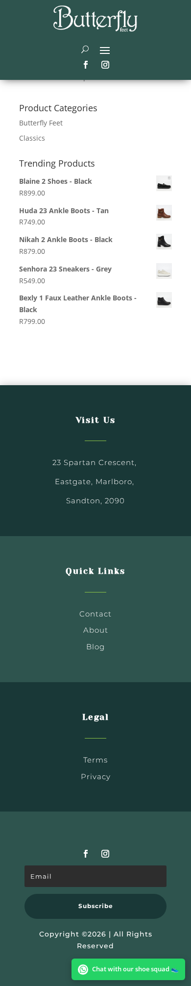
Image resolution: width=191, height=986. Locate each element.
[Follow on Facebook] (86, 65)
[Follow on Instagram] (105, 65)
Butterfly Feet (41, 122)
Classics (32, 138)
